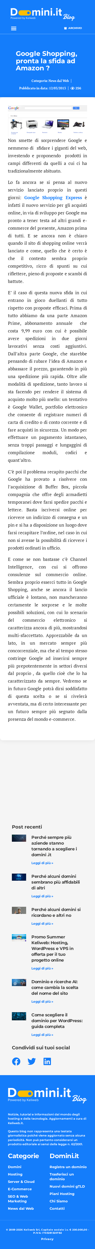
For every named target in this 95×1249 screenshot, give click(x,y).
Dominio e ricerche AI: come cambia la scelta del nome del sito (54, 987)
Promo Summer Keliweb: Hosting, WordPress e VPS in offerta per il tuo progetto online (52, 948)
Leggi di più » (42, 863)
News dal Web (59, 81)
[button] (13, 28)
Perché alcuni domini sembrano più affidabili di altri (55, 882)
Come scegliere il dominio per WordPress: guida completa (56, 1020)
